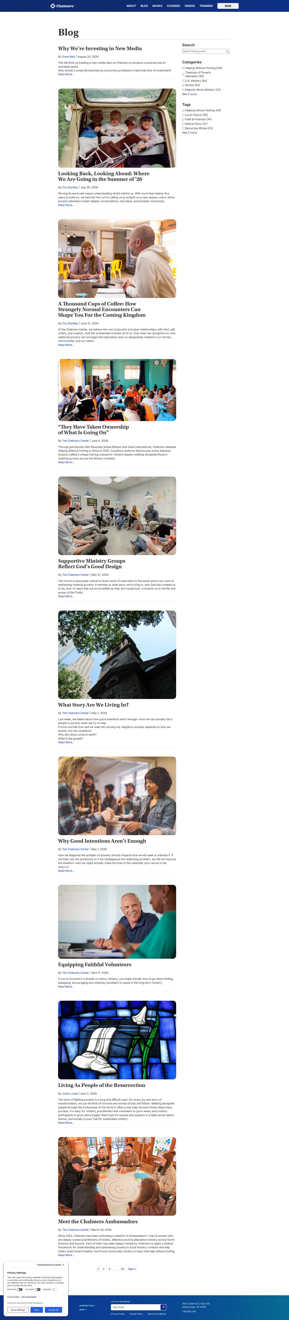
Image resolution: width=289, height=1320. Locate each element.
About (131, 6)
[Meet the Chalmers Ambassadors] (117, 1176)
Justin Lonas (70, 1093)
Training (206, 6)
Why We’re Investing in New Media (100, 48)
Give (228, 6)
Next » (132, 1269)
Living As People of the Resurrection (101, 1085)
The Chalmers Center (75, 441)
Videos (190, 6)
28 (122, 1269)
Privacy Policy (118, 1313)
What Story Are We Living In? (93, 705)
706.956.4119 (189, 1311)
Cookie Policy (136, 1313)
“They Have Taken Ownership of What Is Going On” (93, 430)
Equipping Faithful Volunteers (94, 964)
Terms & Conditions (156, 1313)
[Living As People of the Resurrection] (117, 1040)
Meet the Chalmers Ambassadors (98, 1221)
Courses (173, 6)
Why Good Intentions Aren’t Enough (102, 841)
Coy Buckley (70, 187)
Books (157, 6)
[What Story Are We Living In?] (117, 655)
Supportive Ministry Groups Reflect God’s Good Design (91, 564)
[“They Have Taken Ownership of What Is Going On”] (117, 390)
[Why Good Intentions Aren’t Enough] (117, 796)
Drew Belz (68, 57)
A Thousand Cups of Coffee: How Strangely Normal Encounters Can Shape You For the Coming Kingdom (102, 309)
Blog (144, 6)
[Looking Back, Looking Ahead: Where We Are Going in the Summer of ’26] (117, 128)
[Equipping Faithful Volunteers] (117, 922)
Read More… (66, 74)
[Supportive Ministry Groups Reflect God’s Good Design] (117, 516)
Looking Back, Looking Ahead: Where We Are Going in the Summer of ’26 (103, 176)
